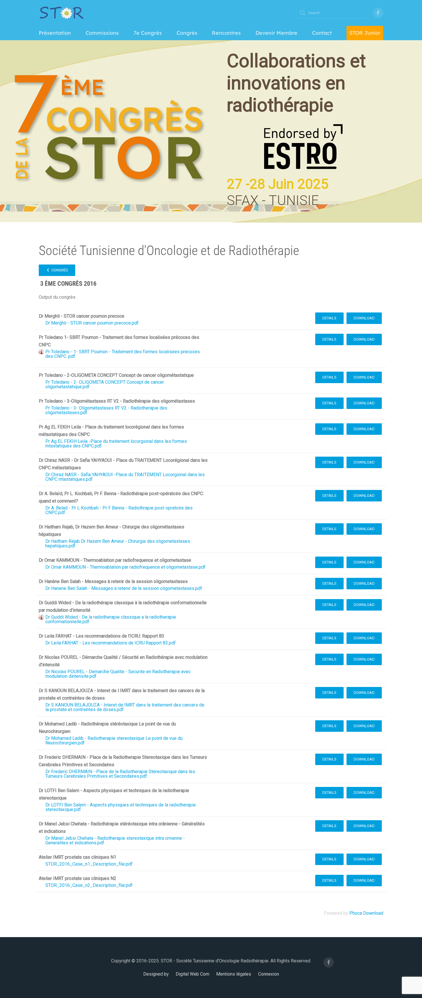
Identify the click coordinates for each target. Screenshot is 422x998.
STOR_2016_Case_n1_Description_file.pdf (89, 864)
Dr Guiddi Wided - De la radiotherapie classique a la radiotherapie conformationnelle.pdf (110, 619)
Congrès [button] (187, 33)
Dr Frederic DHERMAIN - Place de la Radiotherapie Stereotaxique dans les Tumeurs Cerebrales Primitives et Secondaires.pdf (120, 774)
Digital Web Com (192, 974)
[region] (211, 131)
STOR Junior (364, 33)
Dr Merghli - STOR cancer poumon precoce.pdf (92, 323)
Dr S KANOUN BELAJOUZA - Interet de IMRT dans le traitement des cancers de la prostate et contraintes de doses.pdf (124, 707)
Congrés (59, 270)
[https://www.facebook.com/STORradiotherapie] (378, 13)
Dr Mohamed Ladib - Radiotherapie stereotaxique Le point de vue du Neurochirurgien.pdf (114, 741)
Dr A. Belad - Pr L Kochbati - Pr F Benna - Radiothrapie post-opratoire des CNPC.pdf (119, 510)
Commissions (102, 33)
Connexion (268, 974)
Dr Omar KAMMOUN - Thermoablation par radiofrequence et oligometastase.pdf (125, 567)
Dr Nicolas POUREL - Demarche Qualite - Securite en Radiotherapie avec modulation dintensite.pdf (118, 674)
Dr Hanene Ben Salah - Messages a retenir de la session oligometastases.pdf (123, 588)
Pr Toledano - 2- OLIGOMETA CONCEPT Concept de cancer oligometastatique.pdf (104, 384)
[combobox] (331, 13)
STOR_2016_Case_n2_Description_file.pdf (89, 885)
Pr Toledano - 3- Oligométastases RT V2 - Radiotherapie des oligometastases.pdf (106, 410)
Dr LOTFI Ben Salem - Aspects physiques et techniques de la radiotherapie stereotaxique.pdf (120, 807)
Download (364, 318)
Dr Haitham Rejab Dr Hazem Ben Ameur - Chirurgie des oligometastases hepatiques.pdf (117, 543)
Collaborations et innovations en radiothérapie (296, 83)
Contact (322, 33)
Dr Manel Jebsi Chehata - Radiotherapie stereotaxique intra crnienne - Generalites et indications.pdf (115, 840)
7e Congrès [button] (147, 33)
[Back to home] (62, 13)
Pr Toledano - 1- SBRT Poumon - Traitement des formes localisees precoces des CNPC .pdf (122, 354)
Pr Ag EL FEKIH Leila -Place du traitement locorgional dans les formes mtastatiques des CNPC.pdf (116, 444)
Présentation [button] (55, 33)
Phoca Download (366, 913)
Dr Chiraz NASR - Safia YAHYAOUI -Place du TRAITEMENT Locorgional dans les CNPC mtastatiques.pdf (125, 477)
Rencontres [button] (226, 33)
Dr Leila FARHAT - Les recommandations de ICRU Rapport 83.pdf (110, 643)
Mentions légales (233, 974)
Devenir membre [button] (276, 33)
